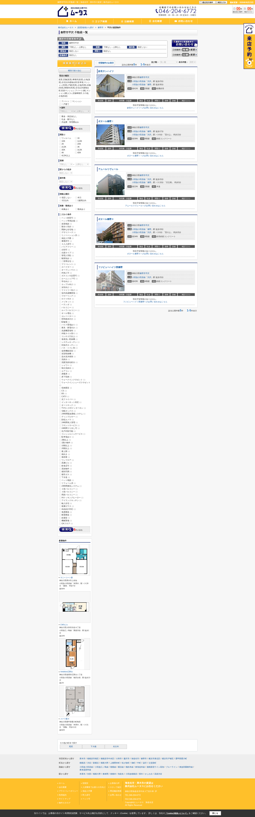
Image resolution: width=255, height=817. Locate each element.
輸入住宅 (67, 503)
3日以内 (65, 200)
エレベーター (69, 316)
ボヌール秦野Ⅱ (106, 219)
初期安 (85, 783)
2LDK (64, 147)
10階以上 (67, 445)
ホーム (62, 783)
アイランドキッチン (71, 500)
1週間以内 (81, 200)
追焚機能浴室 (69, 351)
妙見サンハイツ (106, 71)
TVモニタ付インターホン (74, 408)
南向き (66, 454)
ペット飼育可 (69, 218)
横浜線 (121, 767)
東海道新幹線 (85, 770)
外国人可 (67, 273)
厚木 (141, 774)
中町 (139, 763)
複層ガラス (68, 506)
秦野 (149, 84)
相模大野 (104, 763)
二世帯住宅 (68, 261)
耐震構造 (67, 515)
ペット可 (86, 799)
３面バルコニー (69, 492)
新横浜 (96, 763)
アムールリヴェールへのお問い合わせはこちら (145, 206)
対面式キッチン (69, 345)
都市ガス (67, 474)
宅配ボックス (69, 411)
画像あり (65, 209)
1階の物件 (67, 443)
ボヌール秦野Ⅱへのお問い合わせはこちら (145, 254)
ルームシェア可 (69, 278)
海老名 (121, 774)
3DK (63, 150)
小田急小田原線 (139, 81)
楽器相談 (67, 224)
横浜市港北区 (154, 758)
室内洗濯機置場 (69, 293)
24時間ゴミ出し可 (71, 428)
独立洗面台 (68, 368)
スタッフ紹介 (115, 787)
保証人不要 (68, 238)
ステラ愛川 (64, 719)
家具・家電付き (69, 328)
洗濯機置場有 (69, 331)
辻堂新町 (152, 763)
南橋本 (113, 774)
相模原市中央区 (107, 758)
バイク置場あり (69, 325)
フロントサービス (70, 425)
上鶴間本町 (115, 763)
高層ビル (67, 463)
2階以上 (66, 440)
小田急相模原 (131, 774)
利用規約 (63, 795)
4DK (79, 152)
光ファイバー (69, 399)
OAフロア (67, 523)
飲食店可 (67, 466)
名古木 (116, 747)
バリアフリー (69, 247)
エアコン (67, 371)
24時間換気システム (71, 486)
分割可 (66, 250)
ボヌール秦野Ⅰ (106, 121)
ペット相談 (68, 480)
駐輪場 (66, 322)
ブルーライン (171, 767)
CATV (65, 396)
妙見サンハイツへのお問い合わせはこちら (145, 108)
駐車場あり (68, 437)
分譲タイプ (68, 253)
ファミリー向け (69, 290)
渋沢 (149, 81)
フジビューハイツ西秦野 (110, 267)
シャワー (67, 365)
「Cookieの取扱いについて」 (177, 813)
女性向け (67, 287)
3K (78, 147)
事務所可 (67, 241)
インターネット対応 (71, 402)
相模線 (113, 767)
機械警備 (67, 520)
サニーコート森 (66, 577)
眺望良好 (67, 258)
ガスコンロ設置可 (70, 276)
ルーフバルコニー (70, 310)
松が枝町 (125, 763)
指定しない (66, 197)
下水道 (66, 477)
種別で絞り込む (74, 70)
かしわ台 (148, 774)
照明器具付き (69, 319)
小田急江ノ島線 (101, 767)
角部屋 (66, 457)
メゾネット (68, 302)
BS (64, 393)
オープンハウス (69, 270)
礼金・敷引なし (68, 119)
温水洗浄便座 (69, 356)
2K (63, 144)
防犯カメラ (68, 420)
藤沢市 (126, 758)
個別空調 (67, 471)
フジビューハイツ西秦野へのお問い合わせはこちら (145, 302)
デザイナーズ (69, 232)
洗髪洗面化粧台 (69, 362)
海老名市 (135, 758)
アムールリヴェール (108, 169)
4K (63, 152)
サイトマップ (64, 799)
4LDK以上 (66, 155)
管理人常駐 (68, 255)
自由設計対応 (69, 509)
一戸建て (65, 104)
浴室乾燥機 (68, 354)
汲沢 (145, 763)
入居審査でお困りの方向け (94, 787)
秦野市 (143, 77)
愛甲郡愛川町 (181, 758)
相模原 (82, 763)
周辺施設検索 (115, 791)
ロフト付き (68, 299)
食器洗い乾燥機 (69, 339)
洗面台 (66, 359)
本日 (79, 197)
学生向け (67, 281)
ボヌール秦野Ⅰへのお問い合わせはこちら (145, 156)
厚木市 (82, 758)
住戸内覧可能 (69, 431)
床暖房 (66, 374)
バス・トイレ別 (69, 348)
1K (78, 138)
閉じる (215, 813)
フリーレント (69, 264)
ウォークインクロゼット (73, 380)
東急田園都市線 (186, 767)
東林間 (105, 774)
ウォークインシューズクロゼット (74, 383)
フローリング (69, 296)
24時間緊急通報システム (73, 414)
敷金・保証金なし (69, 116)
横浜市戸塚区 (168, 758)
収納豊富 (67, 388)
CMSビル (64, 625)
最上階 (66, 451)
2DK (79, 144)
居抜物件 (67, 469)
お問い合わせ (115, 795)
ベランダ (67, 304)
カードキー (68, 267)
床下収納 (67, 377)
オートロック (69, 405)
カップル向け (69, 284)
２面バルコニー (69, 489)
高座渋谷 (158, 774)
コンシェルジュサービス (73, 434)
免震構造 (67, 512)
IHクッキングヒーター (72, 497)
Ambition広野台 (66, 672)
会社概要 (63, 787)
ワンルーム (66, 138)
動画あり (81, 209)
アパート (65, 101)
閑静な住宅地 (69, 229)
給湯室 (66, 518)
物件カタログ (64, 803)
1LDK (79, 141)
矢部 (89, 774)
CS (64, 391)
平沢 (147, 77)
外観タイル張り (69, 333)
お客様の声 (115, 783)
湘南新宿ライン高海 (155, 767)
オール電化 (68, 313)
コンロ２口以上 (69, 336)
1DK (63, 141)
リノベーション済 (70, 235)
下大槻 (93, 747)
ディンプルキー (69, 417)
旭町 (133, 763)
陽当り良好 (68, 226)
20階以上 (67, 448)
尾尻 (71, 747)
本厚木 (82, 774)
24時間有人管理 (70, 422)
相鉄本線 (129, 767)
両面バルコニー (69, 495)
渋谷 (89, 763)
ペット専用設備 (69, 221)
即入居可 (86, 795)
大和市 (119, 758)
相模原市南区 (93, 758)
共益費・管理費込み (70, 122)
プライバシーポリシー (68, 791)
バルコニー (68, 307)
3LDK (79, 150)
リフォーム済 (69, 483)
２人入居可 (68, 244)
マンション (77, 101)
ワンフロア (68, 460)
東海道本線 (140, 767)
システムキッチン (70, 342)
